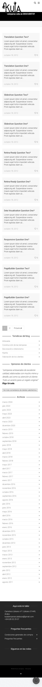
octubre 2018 (7, 437)
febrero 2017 (7, 476)
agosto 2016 (7, 500)
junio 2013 (6, 547)
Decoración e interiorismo (13, 349)
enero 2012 (7, 578)
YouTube (17, 655)
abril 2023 (6, 418)
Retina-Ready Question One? (17, 181)
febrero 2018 (7, 461)
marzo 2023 (7, 422)
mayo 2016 (7, 512)
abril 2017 (6, 468)
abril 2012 (6, 574)
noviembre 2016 (9, 488)
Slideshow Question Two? (16, 95)
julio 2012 (6, 570)
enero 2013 (7, 558)
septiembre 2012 (9, 566)
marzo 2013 (7, 555)
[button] (36, 680)
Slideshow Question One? (16, 124)
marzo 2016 (7, 519)
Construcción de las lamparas (14, 345)
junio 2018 (6, 445)
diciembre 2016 (8, 484)
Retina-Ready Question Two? (17, 152)
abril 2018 (6, 453)
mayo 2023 (7, 414)
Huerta (5, 353)
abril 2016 (6, 515)
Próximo (17, 328)
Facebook (12, 655)
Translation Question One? (16, 66)
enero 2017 (7, 480)
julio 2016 (6, 504)
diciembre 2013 (8, 543)
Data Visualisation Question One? (19, 210)
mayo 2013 (7, 551)
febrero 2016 (7, 523)
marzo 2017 (7, 472)
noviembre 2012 (9, 562)
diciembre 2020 (8, 425)
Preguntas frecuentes (13, 639)
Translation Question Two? (16, 37)
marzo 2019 (7, 429)
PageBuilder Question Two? (17, 268)
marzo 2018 (7, 457)
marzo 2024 (7, 402)
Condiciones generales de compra (19, 635)
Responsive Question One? (16, 239)
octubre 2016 (7, 492)
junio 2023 (6, 410)
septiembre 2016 (9, 496)
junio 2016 (6, 508)
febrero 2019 (7, 433)
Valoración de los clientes (12, 357)
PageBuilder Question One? (16, 297)
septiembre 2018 (9, 441)
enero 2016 (7, 527)
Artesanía (6, 341)
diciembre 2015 (8, 531)
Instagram (6, 655)
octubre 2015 (7, 539)
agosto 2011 (7, 582)
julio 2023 (6, 406)
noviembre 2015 (9, 535)
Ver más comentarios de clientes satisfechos (20, 390)
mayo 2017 (7, 465)
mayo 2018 (7, 449)
